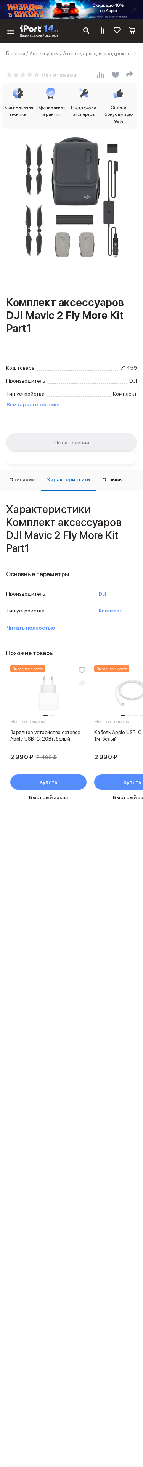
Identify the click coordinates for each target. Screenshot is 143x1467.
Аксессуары (44, 53)
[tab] (22, 480)
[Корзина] (132, 31)
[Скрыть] (134, 9)
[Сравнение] (101, 31)
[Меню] (10, 31)
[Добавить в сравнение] (82, 682)
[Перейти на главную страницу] (39, 31)
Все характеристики (32, 404)
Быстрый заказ (48, 797)
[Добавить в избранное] (82, 670)
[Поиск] (86, 31)
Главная (15, 53)
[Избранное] (117, 31)
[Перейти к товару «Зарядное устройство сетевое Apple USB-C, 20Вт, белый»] (48, 694)
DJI (102, 594)
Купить (48, 782)
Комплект (110, 611)
